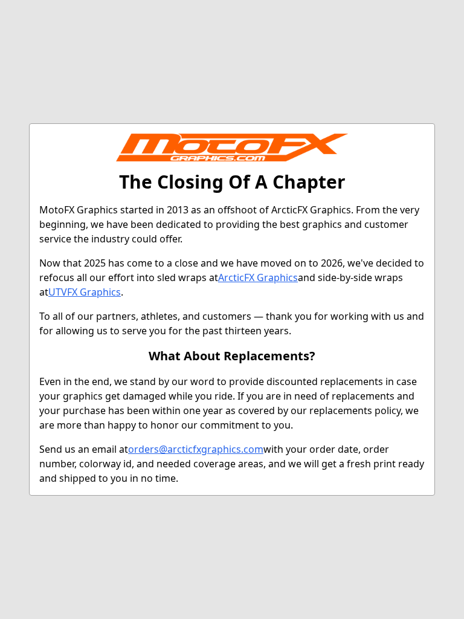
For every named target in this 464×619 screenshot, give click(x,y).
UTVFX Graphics (84, 292)
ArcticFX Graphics (258, 277)
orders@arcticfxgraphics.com (195, 449)
